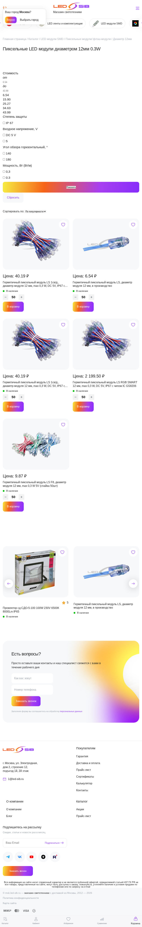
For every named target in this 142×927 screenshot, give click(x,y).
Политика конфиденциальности (21, 898)
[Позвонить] (5, 8)
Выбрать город (29, 19)
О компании (13, 809)
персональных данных (71, 711)
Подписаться (52, 842)
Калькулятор (84, 783)
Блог (9, 816)
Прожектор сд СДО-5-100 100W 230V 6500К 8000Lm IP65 (31, 609)
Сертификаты (85, 776)
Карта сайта (9, 903)
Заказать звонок (26, 701)
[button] (9, 583)
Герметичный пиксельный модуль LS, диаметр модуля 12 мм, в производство (102, 284)
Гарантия (82, 756)
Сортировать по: (14, 211)
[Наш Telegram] (8, 857)
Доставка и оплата (88, 763)
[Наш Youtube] (31, 857)
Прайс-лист (83, 769)
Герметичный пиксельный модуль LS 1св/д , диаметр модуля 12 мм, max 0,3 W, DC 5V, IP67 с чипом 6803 (34, 284)
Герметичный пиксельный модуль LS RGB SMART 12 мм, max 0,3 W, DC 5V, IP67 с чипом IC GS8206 (105, 384)
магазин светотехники (36, 892)
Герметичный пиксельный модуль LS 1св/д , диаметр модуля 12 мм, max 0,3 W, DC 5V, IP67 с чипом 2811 (34, 384)
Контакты (82, 790)
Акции (80, 809)
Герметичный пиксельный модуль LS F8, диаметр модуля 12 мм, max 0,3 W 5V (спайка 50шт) (34, 484)
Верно (11, 19)
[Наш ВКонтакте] (20, 857)
